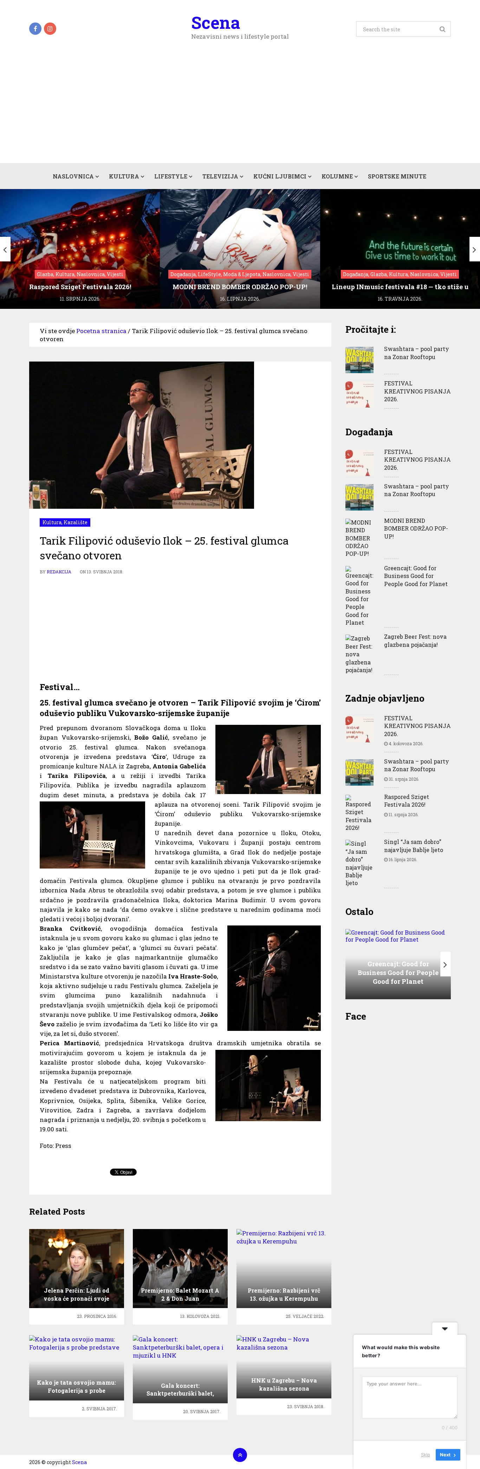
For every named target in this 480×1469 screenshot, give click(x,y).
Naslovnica (73, 176)
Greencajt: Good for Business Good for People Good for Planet (416, 575)
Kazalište (75, 522)
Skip (425, 1454)
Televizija (220, 176)
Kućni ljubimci (279, 176)
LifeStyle (170, 176)
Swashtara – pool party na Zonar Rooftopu (416, 352)
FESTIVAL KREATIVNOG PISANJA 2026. (417, 391)
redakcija (59, 571)
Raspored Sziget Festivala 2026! (406, 800)
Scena (215, 22)
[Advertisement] (240, 110)
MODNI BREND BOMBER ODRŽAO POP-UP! (416, 528)
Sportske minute (397, 176)
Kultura (124, 176)
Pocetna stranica (101, 331)
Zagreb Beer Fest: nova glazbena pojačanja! (415, 640)
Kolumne (337, 176)
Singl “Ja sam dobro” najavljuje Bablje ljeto (413, 845)
